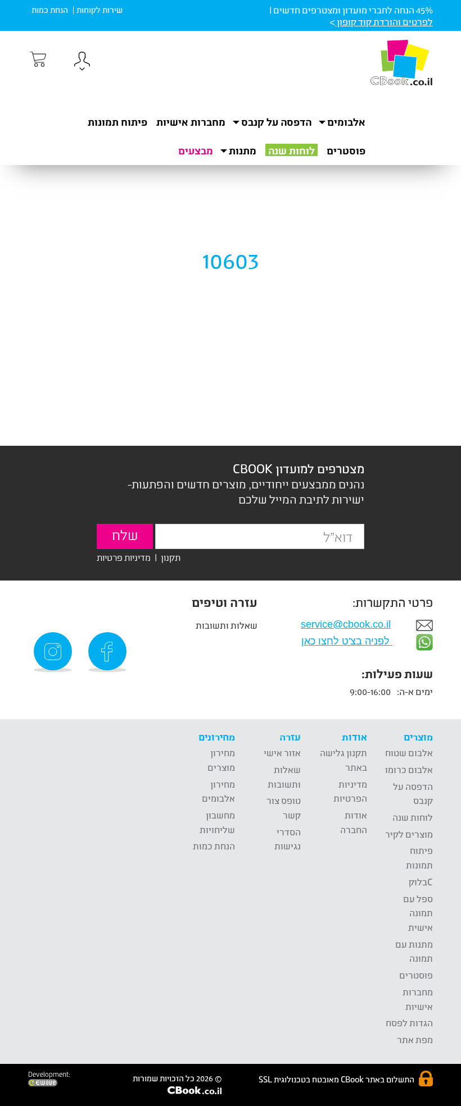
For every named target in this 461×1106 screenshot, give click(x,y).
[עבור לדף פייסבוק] (109, 652)
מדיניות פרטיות (124, 557)
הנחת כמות (49, 9)
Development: (49, 1074)
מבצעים (195, 150)
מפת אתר (415, 1039)
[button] (82, 63)
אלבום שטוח (409, 752)
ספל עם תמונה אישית (418, 913)
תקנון (170, 557)
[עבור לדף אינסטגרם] (54, 652)
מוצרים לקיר (409, 834)
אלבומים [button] (346, 122)
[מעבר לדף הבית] (401, 62)
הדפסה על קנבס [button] (276, 122)
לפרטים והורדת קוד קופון (384, 22)
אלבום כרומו (409, 769)
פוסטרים (346, 150)
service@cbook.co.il (346, 624)
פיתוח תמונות (117, 122)
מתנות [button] (242, 150)
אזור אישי (282, 752)
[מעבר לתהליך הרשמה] (37, 59)
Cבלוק (421, 882)
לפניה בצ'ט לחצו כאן (346, 641)
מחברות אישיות (190, 122)
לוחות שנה (291, 150)
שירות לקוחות (99, 9)
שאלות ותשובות (226, 625)
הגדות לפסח (409, 1023)
